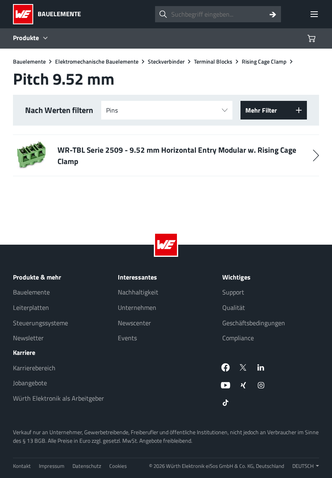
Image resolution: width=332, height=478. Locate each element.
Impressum (51, 466)
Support (233, 292)
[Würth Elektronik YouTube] (225, 385)
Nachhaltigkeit (138, 292)
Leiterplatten (31, 307)
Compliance (238, 338)
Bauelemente (31, 292)
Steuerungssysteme (40, 323)
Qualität (233, 307)
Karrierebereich (34, 368)
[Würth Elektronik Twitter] (243, 367)
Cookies (118, 466)
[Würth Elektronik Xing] (243, 385)
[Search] (273, 14)
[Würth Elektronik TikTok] (225, 403)
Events (127, 338)
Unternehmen (137, 307)
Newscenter (134, 323)
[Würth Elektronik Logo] (25, 14)
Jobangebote (30, 383)
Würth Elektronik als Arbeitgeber (58, 398)
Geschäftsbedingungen (253, 323)
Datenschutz (86, 466)
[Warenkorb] (312, 38)
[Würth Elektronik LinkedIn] (261, 367)
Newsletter (28, 338)
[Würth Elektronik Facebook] (225, 367)
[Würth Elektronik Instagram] (261, 385)
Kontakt (22, 466)
